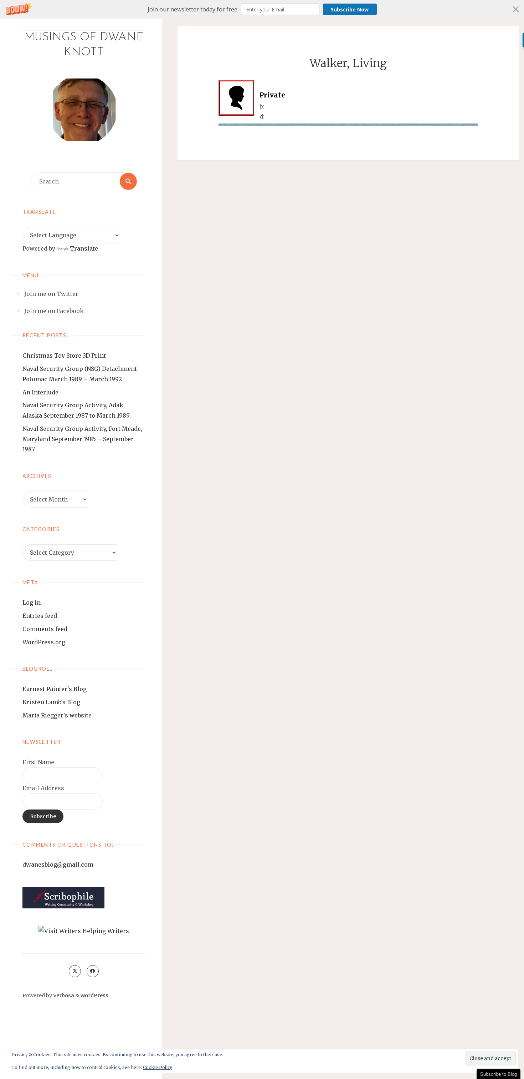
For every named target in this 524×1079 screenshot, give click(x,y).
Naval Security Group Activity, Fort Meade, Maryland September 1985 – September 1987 (82, 439)
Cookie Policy (157, 1067)
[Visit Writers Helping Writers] (83, 930)
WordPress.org (43, 642)
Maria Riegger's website (57, 715)
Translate (84, 248)
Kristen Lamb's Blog (51, 702)
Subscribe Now (350, 9)
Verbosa (63, 995)
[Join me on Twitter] (75, 971)
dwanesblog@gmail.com (57, 864)
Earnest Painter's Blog (54, 688)
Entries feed (39, 615)
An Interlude (40, 392)
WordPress (94, 995)
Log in (31, 602)
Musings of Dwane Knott (84, 45)
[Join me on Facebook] (93, 971)
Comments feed (44, 628)
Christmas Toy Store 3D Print (64, 355)
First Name (38, 762)
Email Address (43, 788)
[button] (262, 9)
